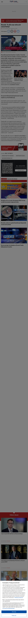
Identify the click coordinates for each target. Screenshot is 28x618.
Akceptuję (14, 611)
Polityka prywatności (19, 597)
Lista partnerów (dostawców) (8, 608)
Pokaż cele (14, 615)
